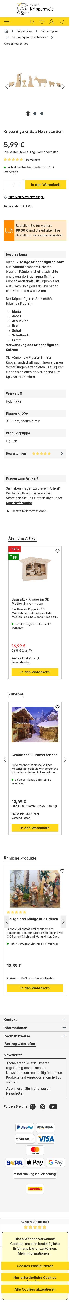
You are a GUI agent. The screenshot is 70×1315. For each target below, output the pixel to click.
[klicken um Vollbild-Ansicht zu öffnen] (35, 80)
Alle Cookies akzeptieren (33, 1289)
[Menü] (8, 21)
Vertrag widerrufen (20, 1053)
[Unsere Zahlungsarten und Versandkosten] (33, 1210)
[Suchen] (32, 21)
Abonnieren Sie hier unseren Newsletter (28, 1100)
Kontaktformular (19, 503)
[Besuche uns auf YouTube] (53, 1116)
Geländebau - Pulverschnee (23, 767)
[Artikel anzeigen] (34, 579)
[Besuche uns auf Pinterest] (43, 1116)
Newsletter (13, 1065)
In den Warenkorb (45, 185)
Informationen (15, 1037)
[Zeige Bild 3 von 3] (41, 113)
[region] (35, 88)
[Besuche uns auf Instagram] (33, 1116)
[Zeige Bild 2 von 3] (34, 113)
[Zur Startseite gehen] (35, 8)
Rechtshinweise (17, 1046)
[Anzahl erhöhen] (20, 184)
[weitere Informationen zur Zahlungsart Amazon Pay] (44, 1137)
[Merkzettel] (42, 21)
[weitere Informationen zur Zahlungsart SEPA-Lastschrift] (23, 1172)
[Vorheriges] (6, 86)
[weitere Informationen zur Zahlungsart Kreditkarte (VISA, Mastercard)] (44, 1148)
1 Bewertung (32, 159)
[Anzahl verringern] (8, 184)
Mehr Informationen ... (33, 1253)
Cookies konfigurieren (33, 1266)
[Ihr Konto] (52, 21)
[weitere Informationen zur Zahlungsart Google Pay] (33, 1183)
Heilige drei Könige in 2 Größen (32, 929)
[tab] (35, 254)
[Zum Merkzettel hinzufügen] (55, 561)
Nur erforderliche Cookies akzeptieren (33, 1278)
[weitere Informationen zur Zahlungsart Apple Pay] (44, 1172)
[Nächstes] (63, 86)
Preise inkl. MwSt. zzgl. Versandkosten (31, 152)
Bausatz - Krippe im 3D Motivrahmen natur (30, 611)
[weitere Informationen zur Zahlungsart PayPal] (23, 1137)
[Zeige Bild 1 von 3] (28, 113)
